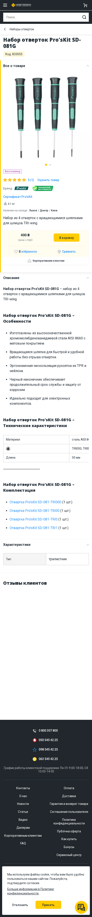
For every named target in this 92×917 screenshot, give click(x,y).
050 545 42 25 (48, 740)
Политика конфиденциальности (69, 821)
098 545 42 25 (48, 749)
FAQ (23, 843)
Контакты (23, 788)
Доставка (69, 796)
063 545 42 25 (48, 759)
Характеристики (16, 545)
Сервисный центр (69, 855)
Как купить (69, 839)
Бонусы (69, 847)
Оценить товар (48, 180)
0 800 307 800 (48, 730)
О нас (23, 796)
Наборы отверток (22, 29)
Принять (48, 905)
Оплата (69, 788)
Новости (23, 804)
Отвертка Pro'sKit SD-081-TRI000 (35, 502)
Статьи (23, 811)
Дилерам (23, 827)
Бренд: (8, 188)
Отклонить (20, 905)
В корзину (66, 238)
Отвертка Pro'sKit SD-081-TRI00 (34, 511)
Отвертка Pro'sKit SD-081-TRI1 (34, 528)
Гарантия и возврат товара (69, 804)
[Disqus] (46, 644)
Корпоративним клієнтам (48, 260)
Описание (11, 278)
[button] (46, 165)
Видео (23, 819)
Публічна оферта (69, 831)
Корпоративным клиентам (23, 835)
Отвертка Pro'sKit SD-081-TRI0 (34, 519)
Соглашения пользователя (69, 811)
